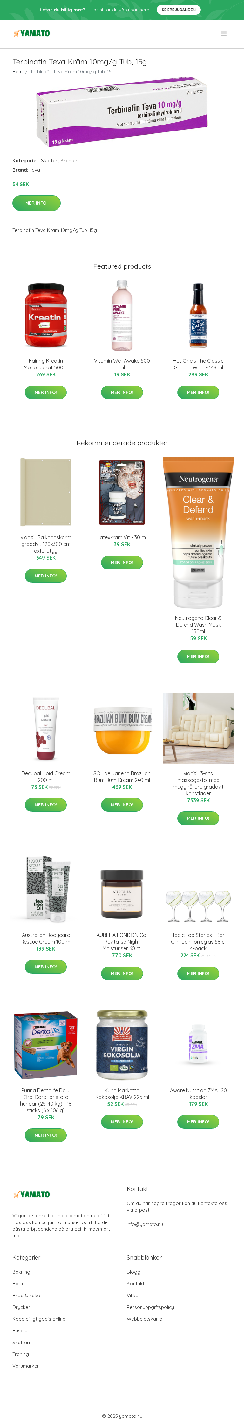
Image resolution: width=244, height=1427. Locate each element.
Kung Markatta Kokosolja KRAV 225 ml (122, 1093)
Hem (17, 72)
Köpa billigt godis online (38, 1319)
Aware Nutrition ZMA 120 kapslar (198, 1093)
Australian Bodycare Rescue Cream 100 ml (46, 938)
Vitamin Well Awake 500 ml (122, 364)
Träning (20, 1354)
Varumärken (26, 1366)
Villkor (133, 1295)
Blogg (133, 1272)
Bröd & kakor (27, 1295)
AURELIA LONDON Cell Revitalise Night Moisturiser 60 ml (122, 942)
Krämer (69, 161)
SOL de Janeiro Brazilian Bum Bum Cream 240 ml (122, 776)
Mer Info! (36, 203)
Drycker (21, 1307)
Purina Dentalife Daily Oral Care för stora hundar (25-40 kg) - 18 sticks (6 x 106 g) (45, 1100)
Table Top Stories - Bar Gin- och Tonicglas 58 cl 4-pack (198, 942)
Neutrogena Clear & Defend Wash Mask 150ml (198, 625)
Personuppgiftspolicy (150, 1307)
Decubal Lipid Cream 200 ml (46, 776)
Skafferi (49, 161)
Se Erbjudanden (179, 9)
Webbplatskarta (144, 1319)
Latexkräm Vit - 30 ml (122, 537)
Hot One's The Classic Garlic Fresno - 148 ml (198, 364)
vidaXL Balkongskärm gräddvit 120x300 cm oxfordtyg (46, 544)
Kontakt (135, 1284)
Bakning (21, 1272)
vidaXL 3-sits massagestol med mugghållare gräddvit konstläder (198, 783)
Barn (17, 1284)
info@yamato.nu (145, 1224)
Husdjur (20, 1331)
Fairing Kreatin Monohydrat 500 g (46, 364)
